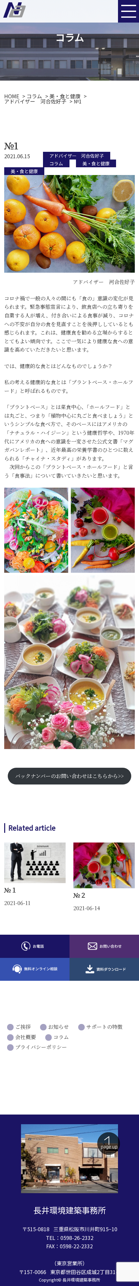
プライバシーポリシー (41, 1047)
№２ (79, 895)
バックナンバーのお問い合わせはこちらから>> (69, 776)
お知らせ (58, 1026)
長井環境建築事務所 (81, 1280)
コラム (56, 163)
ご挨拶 (23, 1026)
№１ (10, 889)
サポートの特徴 (104, 1026)
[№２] (104, 886)
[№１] (35, 881)
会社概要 (25, 1037)
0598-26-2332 (76, 1238)
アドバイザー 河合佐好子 (76, 155)
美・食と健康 (96, 163)
